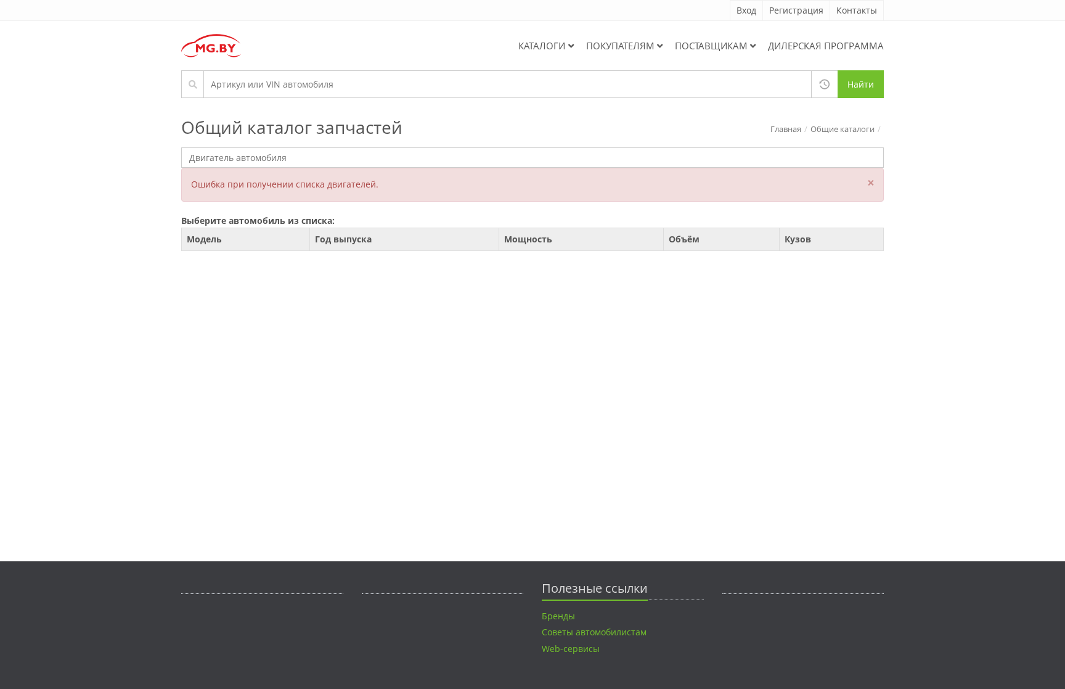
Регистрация (796, 10)
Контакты (856, 10)
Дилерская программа (826, 45)
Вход (746, 10)
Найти (860, 84)
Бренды (558, 616)
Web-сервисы (571, 648)
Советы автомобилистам (594, 632)
